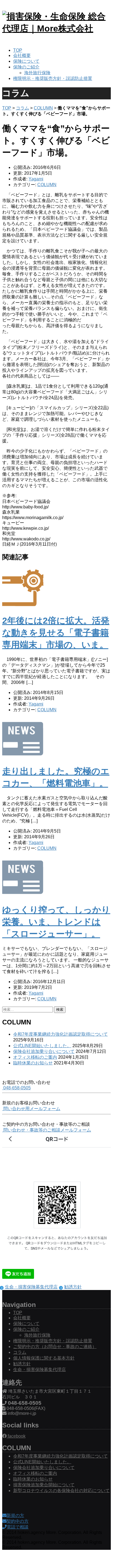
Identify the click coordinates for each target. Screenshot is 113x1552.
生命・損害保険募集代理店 (31, 1287)
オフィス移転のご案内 (35, 1057)
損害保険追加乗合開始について (44, 1484)
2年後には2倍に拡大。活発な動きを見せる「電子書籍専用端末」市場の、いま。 (55, 633)
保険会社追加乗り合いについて (44, 1051)
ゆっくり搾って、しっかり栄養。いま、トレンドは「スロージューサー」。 (56, 922)
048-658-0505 (16, 1087)
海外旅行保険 (37, 72)
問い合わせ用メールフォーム (31, 1108)
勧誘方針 (73, 1287)
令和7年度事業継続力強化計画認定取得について (60, 1034)
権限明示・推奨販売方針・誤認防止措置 (52, 78)
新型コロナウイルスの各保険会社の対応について (61, 1490)
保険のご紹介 (26, 67)
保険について (26, 61)
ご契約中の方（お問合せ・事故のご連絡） (55, 1346)
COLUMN (43, 108)
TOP (17, 50)
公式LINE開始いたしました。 (42, 1045)
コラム (22, 108)
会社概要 (22, 55)
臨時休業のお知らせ (33, 1063)
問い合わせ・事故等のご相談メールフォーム (46, 1130)
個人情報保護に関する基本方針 (44, 1358)
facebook (16, 1436)
